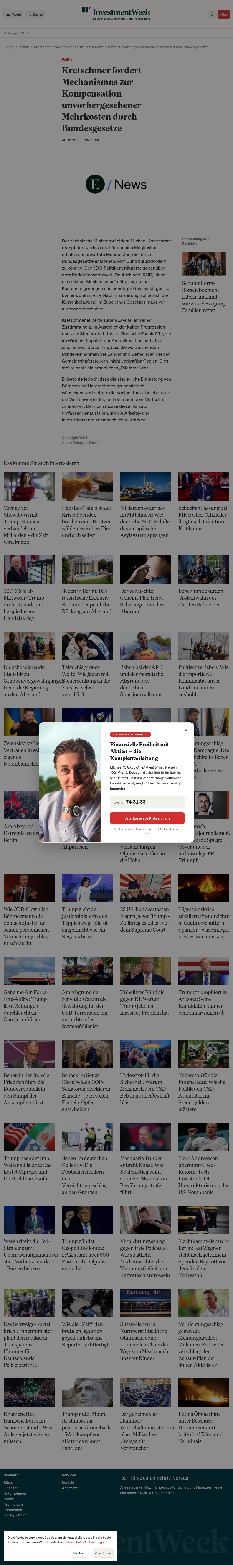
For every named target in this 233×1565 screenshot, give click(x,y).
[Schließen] (186, 730)
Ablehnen (79, 1553)
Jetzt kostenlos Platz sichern (147, 818)
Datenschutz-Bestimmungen (85, 1542)
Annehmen (103, 1553)
